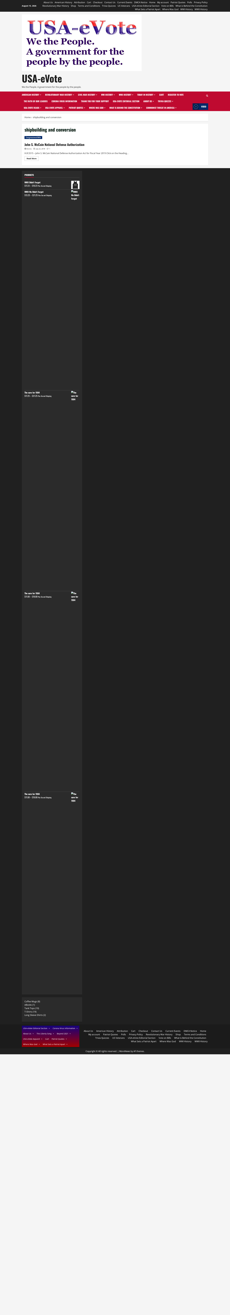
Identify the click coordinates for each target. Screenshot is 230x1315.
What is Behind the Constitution (192, 5)
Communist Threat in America (160, 107)
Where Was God (170, 9)
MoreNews (124, 1051)
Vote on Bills (167, 5)
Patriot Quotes (178, 2)
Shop (73, 5)
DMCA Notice (140, 2)
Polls (189, 2)
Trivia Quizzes (109, 5)
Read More (33, 159)
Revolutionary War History (55, 5)
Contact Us (109, 2)
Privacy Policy (201, 2)
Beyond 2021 (62, 1033)
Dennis (29, 149)
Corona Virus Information (64, 101)
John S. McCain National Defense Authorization (54, 144)
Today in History (145, 94)
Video (203, 106)
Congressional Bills (33, 137)
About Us (48, 2)
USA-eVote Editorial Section (145, 5)
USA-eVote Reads (31, 107)
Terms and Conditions (89, 5)
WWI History (186, 9)
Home (152, 2)
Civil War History (86, 94)
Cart (89, 2)
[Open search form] (207, 96)
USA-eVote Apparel (54, 107)
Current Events (124, 2)
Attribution (79, 2)
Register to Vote (176, 94)
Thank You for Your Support (95, 101)
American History (63, 2)
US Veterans (124, 5)
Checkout (97, 2)
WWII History (201, 9)
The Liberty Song (44, 1033)
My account (163, 2)
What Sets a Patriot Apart (147, 9)
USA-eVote (42, 78)
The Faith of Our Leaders (36, 101)
